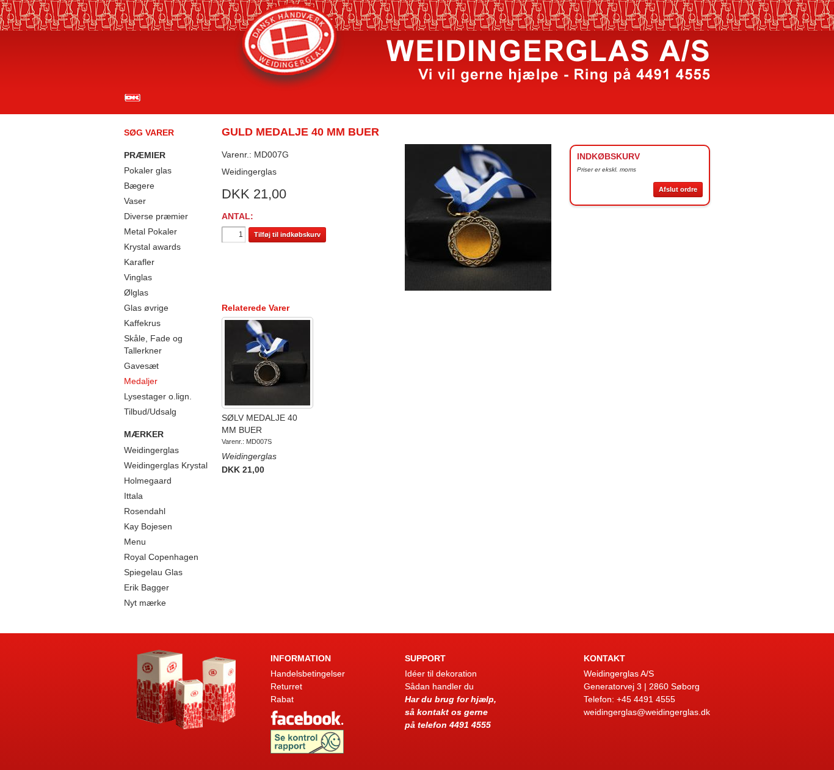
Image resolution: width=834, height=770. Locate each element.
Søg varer (149, 132)
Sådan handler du (439, 686)
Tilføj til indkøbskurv (287, 234)
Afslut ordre (678, 189)
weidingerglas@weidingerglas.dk (647, 712)
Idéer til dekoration (441, 673)
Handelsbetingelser (307, 673)
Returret (286, 686)
